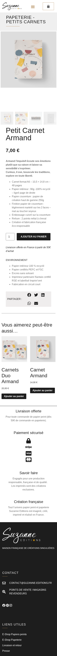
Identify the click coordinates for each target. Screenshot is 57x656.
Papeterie (19, 17)
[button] (33, 7)
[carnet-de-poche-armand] (28, 59)
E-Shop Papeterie (12, 640)
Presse (6, 651)
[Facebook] (3, 605)
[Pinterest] (7, 605)
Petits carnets (26, 21)
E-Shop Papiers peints (14, 634)
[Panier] (48, 6)
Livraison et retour (12, 645)
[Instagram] (10, 605)
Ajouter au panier (34, 236)
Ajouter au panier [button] (14, 396)
